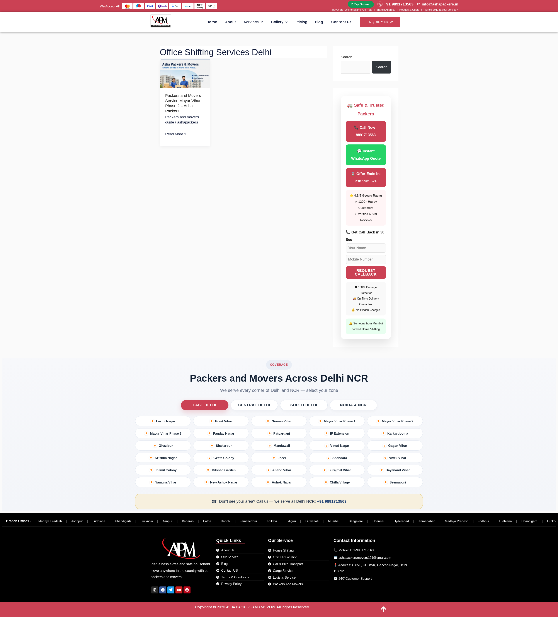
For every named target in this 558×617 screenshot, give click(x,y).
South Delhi (303, 405)
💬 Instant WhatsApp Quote (366, 155)
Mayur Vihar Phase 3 (165, 433)
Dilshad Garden (224, 470)
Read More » (175, 133)
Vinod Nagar (339, 445)
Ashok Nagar (282, 482)
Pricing (301, 21)
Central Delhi (254, 405)
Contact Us (341, 21)
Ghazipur (166, 445)
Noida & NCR (353, 405)
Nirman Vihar (282, 421)
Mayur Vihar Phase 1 (339, 421)
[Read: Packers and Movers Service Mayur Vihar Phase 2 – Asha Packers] (185, 73)
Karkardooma (397, 433)
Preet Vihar (223, 421)
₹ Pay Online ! (360, 4)
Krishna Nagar (166, 458)
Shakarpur (224, 445)
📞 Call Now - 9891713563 (366, 131)
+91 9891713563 (332, 501)
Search (346, 57)
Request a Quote (409, 10)
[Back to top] (383, 609)
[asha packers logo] (161, 21)
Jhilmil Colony (166, 470)
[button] (253, 22)
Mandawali (282, 445)
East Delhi (204, 405)
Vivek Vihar (397, 458)
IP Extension (339, 433)
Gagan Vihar (397, 445)
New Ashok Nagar (223, 482)
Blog (319, 21)
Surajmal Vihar (339, 470)
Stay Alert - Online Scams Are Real (352, 10)
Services (251, 21)
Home (212, 21)
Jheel (282, 458)
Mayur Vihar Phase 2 (397, 421)
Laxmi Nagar (165, 421)
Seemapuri (398, 482)
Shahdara (339, 458)
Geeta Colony (223, 458)
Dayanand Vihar (398, 470)
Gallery (277, 21)
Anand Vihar (281, 470)
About (230, 21)
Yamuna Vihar (165, 482)
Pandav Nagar (223, 433)
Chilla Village (340, 482)
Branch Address (385, 10)
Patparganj (281, 433)
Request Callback (366, 272)
